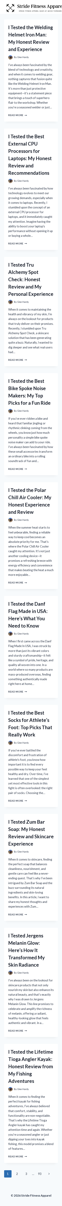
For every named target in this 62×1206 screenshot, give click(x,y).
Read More (17, 115)
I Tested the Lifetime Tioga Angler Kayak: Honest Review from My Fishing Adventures (30, 1066)
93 (40, 1174)
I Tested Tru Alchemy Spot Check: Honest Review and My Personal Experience (30, 279)
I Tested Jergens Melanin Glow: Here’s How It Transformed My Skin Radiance (26, 950)
